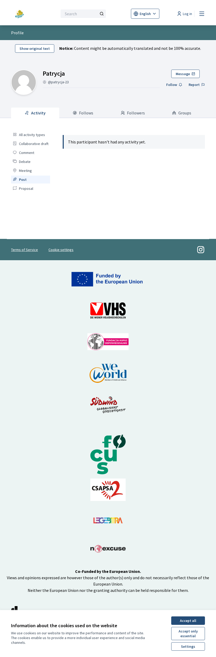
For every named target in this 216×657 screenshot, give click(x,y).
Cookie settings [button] (60, 249)
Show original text (34, 48)
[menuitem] (30, 135)
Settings (188, 646)
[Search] (102, 14)
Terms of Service (24, 249)
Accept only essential (188, 633)
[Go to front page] (21, 13)
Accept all (188, 620)
